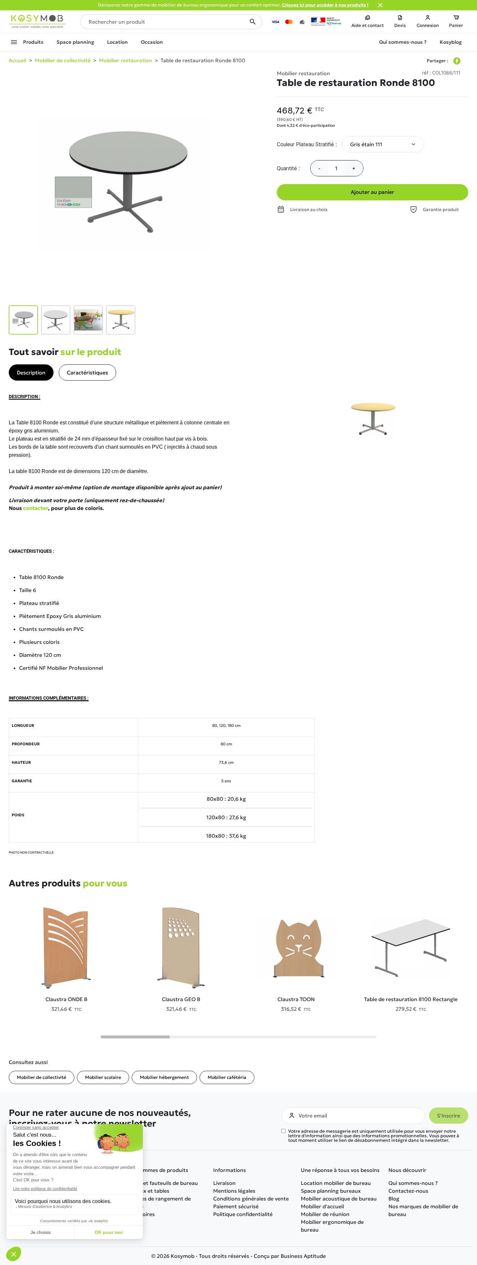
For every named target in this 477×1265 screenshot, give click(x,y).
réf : (426, 73)
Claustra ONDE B (66, 999)
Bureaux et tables (147, 1191)
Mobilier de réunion (325, 1214)
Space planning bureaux (331, 1191)
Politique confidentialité (243, 1214)
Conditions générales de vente (251, 1198)
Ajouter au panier (372, 192)
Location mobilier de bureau (336, 1183)
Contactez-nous (408, 1191)
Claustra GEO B (181, 999)
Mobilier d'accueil (322, 1206)
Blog (393, 1198)
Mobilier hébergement (164, 1077)
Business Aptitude (303, 1256)
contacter (35, 508)
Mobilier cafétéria (227, 1077)
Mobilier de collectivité (41, 1077)
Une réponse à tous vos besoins (340, 1170)
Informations (229, 1170)
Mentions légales (234, 1191)
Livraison (224, 1183)
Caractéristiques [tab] (87, 372)
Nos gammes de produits (157, 1170)
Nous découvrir (407, 1170)
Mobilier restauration (303, 73)
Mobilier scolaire (103, 1077)
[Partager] (456, 61)
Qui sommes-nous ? (413, 1183)
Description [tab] (31, 372)
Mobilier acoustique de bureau (339, 1198)
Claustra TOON (296, 999)
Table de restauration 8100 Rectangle (411, 999)
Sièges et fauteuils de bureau (162, 1183)
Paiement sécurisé (236, 1206)
